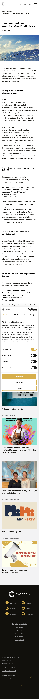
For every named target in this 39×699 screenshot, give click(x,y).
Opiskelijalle (19, 637)
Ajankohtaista (19, 633)
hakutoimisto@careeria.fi (9, 671)
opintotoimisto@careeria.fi (9, 678)
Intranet (18, 643)
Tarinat (13, 459)
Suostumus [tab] (7, 315)
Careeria (19, 630)
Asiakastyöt (19, 627)
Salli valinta (20, 382)
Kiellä (20, 388)
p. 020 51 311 (5, 657)
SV (25, 4)
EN (30, 4)
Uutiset (12, 415)
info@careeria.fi (6, 660)
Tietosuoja (6, 689)
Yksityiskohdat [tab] (19, 315)
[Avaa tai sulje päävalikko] (35, 4)
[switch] (34, 355)
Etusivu (4, 11)
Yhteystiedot (19, 640)
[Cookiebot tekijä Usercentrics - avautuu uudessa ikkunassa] (28, 309)
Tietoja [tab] (32, 315)
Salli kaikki (19, 376)
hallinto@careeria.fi (7, 663)
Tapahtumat (14, 499)
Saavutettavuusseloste (29, 689)
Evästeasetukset (16, 689)
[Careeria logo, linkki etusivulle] (7, 4)
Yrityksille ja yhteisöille (19, 624)
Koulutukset (20, 621)
